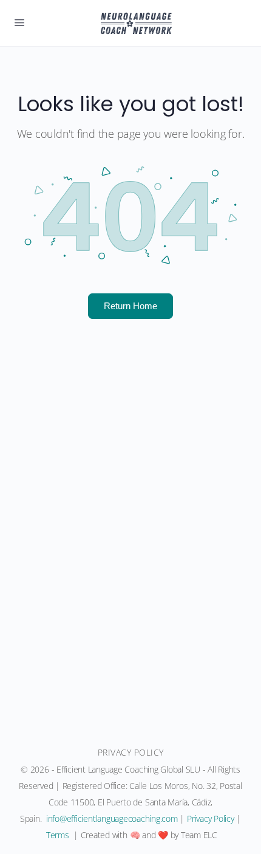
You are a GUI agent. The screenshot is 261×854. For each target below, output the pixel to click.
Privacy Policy (210, 818)
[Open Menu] (19, 22)
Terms (57, 835)
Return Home (130, 305)
